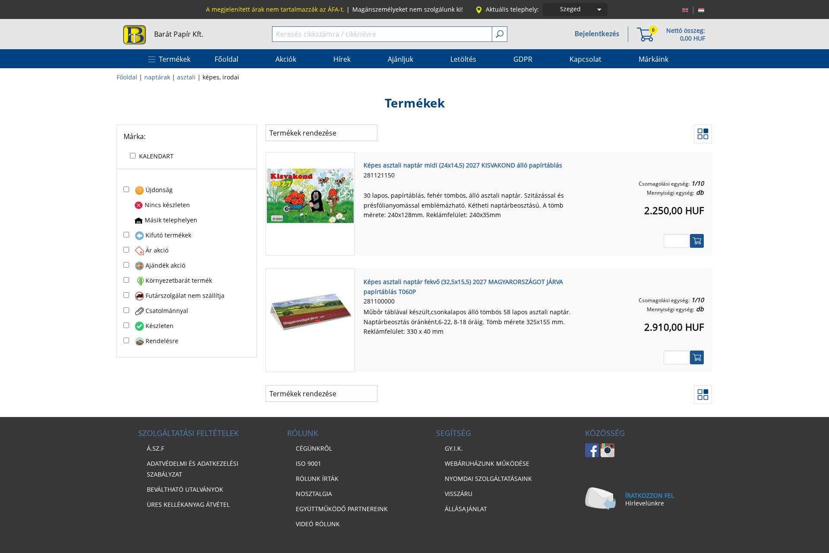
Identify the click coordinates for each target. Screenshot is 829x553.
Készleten (160, 326)
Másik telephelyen (171, 220)
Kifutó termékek (168, 235)
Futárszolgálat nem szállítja (185, 295)
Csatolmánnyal (167, 311)
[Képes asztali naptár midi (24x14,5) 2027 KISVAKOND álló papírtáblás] (310, 195)
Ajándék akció (165, 265)
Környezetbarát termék (179, 280)
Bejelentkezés (597, 34)
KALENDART (156, 156)
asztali (186, 77)
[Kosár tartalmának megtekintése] (645, 34)
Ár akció (157, 250)
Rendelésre (162, 341)
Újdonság (159, 190)
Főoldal (127, 77)
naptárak (157, 77)
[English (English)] (685, 9)
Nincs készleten (167, 205)
